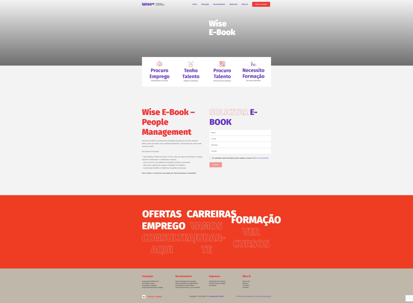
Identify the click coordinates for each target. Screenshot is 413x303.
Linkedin (245, 287)
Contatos (245, 285)
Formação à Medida (149, 285)
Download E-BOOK (216, 296)
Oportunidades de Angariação (186, 283)
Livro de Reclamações (263, 296)
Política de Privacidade (260, 158)
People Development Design (152, 287)
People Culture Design (217, 283)
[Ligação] (153, 4)
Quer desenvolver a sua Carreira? (187, 287)
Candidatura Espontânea (184, 285)
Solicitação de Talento (217, 281)
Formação (212, 285)
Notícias (245, 283)
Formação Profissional (150, 281)
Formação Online (148, 283)
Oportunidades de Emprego (185, 281)
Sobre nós (246, 281)
